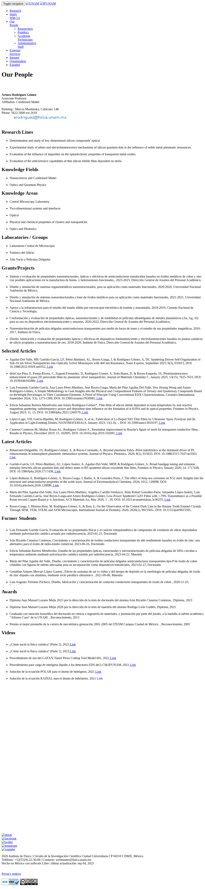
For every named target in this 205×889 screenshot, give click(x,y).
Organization (18, 61)
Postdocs (23, 32)
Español (15, 64)
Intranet (14, 57)
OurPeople (14, 23)
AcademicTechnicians (25, 37)
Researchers (25, 28)
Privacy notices (11, 873)
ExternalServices (15, 52)
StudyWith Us (15, 16)
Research (15, 10)
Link (49, 366)
